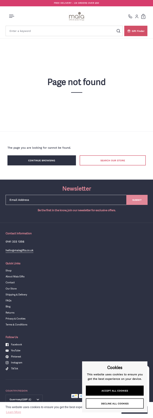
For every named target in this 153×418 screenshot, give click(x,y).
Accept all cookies (115, 390)
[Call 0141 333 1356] (130, 16)
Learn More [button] (13, 412)
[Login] (137, 16)
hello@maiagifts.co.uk (19, 250)
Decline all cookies (115, 403)
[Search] (118, 31)
